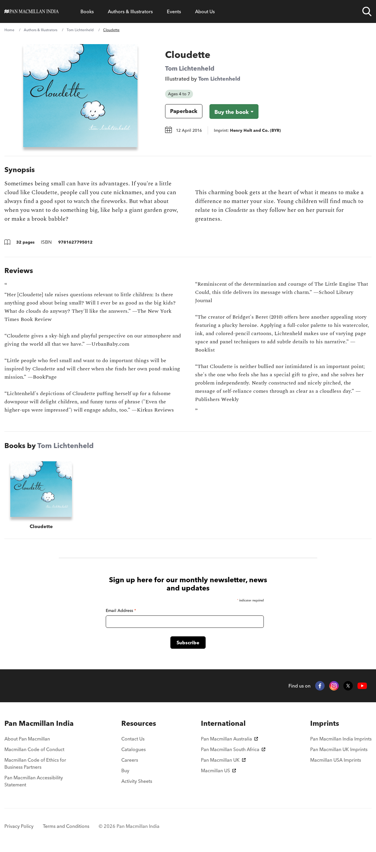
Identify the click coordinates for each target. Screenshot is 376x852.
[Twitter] (348, 685)
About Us (205, 11)
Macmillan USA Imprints (335, 760)
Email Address (121, 610)
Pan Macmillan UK (220, 760)
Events (174, 11)
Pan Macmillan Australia (226, 739)
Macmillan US (215, 770)
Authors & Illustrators (130, 11)
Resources (138, 723)
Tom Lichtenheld (80, 30)
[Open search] (367, 11)
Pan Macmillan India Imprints (341, 739)
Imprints (324, 723)
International (223, 723)
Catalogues (133, 749)
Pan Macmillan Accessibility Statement (33, 781)
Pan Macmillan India (39, 723)
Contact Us (133, 739)
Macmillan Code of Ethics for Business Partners (35, 763)
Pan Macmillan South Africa (230, 749)
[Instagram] (334, 685)
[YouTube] (362, 686)
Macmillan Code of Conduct (34, 749)
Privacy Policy (18, 826)
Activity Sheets (136, 781)
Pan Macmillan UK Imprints (338, 749)
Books (87, 11)
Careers (129, 760)
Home (9, 30)
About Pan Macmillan (27, 739)
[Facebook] (320, 685)
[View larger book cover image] (80, 95)
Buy (125, 770)
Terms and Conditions (66, 826)
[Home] (31, 11)
